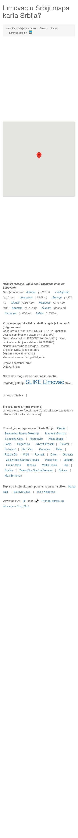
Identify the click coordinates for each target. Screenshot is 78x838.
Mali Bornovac (13, 475)
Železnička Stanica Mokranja (22, 433)
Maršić (15, 302)
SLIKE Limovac (44, 382)
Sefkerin (68, 460)
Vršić (26, 454)
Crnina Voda (13, 465)
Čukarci (64, 444)
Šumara (46, 308)
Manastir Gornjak (55, 433)
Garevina (44, 449)
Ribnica (31, 465)
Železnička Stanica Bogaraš (36, 470)
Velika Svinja (49, 465)
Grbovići (68, 454)
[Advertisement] (39, 79)
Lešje (8, 444)
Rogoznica (23, 444)
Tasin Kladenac (46, 492)
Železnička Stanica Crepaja (22, 460)
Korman (31, 292)
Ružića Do (11, 454)
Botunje (57, 297)
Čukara (63, 470)
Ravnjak (39, 454)
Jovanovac (26, 297)
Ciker (54, 454)
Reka (59, 449)
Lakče (39, 313)
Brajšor (9, 470)
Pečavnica (51, 460)
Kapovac (17, 308)
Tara (66, 465)
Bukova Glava (22, 492)
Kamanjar (10, 313)
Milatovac (44, 302)
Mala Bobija (56, 438)
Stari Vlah (27, 449)
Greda (61, 428)
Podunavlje (36, 438)
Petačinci (10, 449)
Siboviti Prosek (45, 444)
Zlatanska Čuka (14, 438)
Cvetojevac (62, 292)
